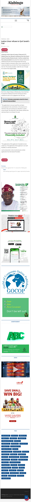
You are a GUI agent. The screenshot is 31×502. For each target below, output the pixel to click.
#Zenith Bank (6, 467)
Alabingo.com (4, 494)
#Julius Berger (15, 446)
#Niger (13, 454)
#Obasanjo (5, 459)
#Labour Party (6, 449)
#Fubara (15, 443)
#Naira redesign (6, 451)
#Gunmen (23, 443)
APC (22, 467)
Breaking (3, 38)
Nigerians (12, 475)
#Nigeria (22, 454)
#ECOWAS (5, 443)
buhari (4, 470)
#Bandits (23, 435)
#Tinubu (5, 465)
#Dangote (22, 438)
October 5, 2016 (5, 46)
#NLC (4, 457)
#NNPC (24, 457)
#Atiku (14, 435)
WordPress (22, 494)
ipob (4, 475)
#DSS (17, 441)
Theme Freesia (16, 494)
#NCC (25, 451)
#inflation (5, 446)
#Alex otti (5, 435)
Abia (15, 467)
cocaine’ (12, 470)
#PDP (14, 459)
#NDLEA (5, 454)
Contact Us (26, 491)
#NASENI (17, 451)
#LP (15, 449)
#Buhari (5, 438)
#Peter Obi (23, 459)
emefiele (5, 473)
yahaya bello (6, 478)
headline (14, 473)
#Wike (21, 465)
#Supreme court (15, 462)
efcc (20, 470)
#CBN (13, 438)
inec (23, 473)
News (8, 38)
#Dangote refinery (7, 441)
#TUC (14, 465)
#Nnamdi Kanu (14, 457)
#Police (5, 462)
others (20, 475)
